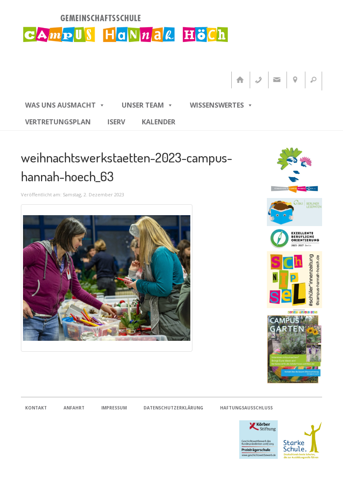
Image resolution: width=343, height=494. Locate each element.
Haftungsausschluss (246, 408)
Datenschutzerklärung (173, 408)
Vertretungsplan (58, 121)
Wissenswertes (217, 105)
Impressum (114, 408)
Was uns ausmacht (60, 105)
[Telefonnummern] (258, 80)
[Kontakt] (276, 80)
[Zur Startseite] (239, 80)
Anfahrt (74, 408)
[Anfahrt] (295, 80)
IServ (116, 121)
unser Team (143, 105)
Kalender (158, 121)
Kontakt (36, 408)
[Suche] (313, 80)
